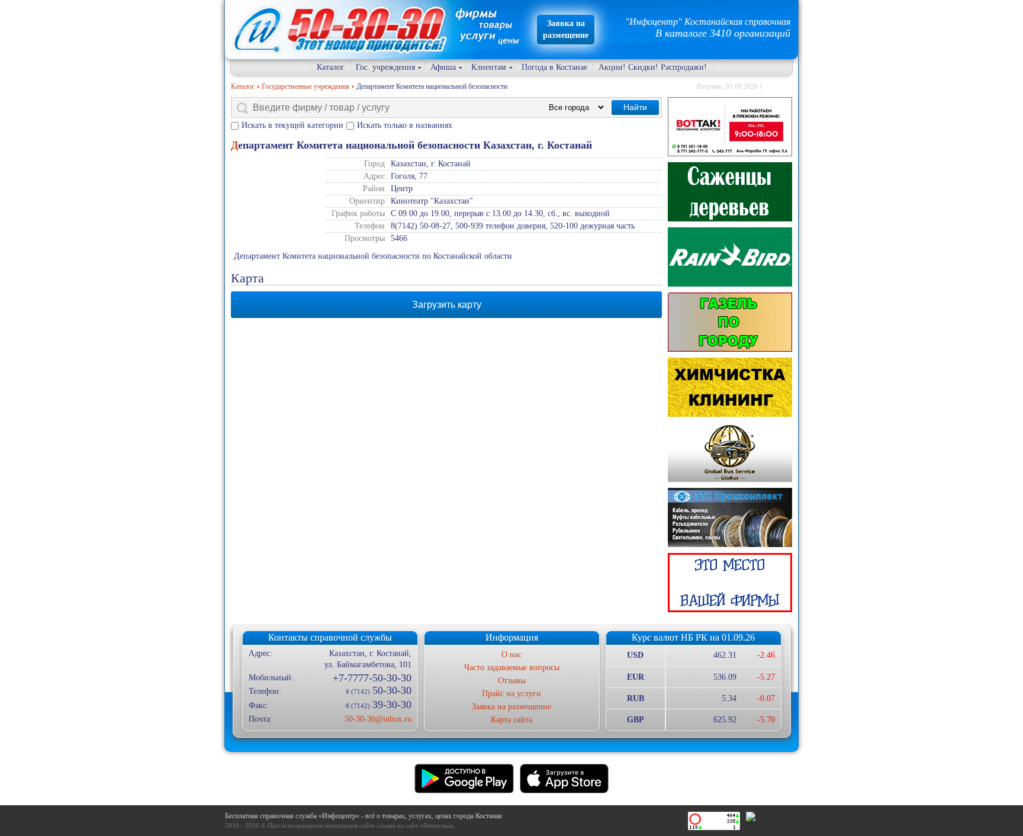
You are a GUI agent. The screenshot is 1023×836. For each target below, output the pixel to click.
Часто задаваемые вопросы (511, 667)
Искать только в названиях (404, 125)
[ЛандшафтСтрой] (730, 191)
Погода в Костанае (554, 67)
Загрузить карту (446, 305)
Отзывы (512, 680)
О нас (511, 654)
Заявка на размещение (511, 706)
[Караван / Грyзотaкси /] (730, 322)
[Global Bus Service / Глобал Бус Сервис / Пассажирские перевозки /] (730, 452)
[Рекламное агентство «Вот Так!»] (730, 126)
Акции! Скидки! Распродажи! (653, 67)
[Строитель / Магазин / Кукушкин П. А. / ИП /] (730, 257)
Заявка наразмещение (565, 29)
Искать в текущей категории (292, 125)
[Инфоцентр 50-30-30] (730, 582)
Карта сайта (511, 719)
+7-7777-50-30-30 (372, 678)
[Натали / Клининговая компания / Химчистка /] (730, 387)
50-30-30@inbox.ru (378, 719)
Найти (635, 107)
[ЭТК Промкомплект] (730, 517)
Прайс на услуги (511, 693)
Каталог (331, 67)
